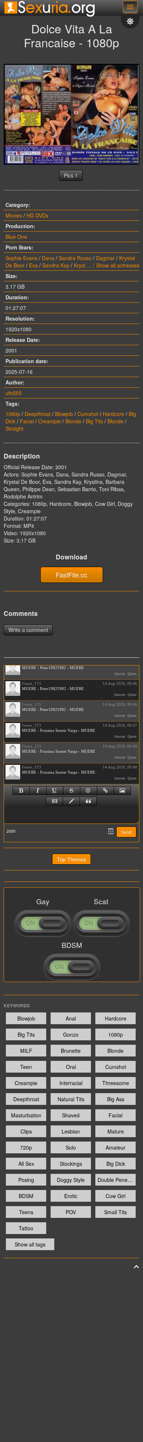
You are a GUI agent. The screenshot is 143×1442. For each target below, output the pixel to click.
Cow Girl (115, 1196)
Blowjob (64, 413)
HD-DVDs (37, 215)
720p (26, 1147)
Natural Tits (71, 1099)
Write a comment (28, 630)
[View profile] (13, 667)
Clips (26, 1131)
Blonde (73, 421)
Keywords (17, 1005)
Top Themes (71, 859)
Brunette (71, 1050)
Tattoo (26, 1228)
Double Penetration (117, 1179)
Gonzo (70, 1034)
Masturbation (26, 1115)
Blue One (16, 236)
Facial (27, 421)
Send (126, 832)
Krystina (83, 265)
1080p (13, 413)
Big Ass (115, 1099)
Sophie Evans (21, 258)
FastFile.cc (71, 574)
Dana (48, 258)
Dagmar (105, 258)
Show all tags (30, 1244)
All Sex (26, 1163)
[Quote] (88, 801)
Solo (71, 1147)
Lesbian (71, 1131)
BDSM (26, 1196)
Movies (14, 215)
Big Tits (94, 421)
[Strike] (71, 790)
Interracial (70, 1083)
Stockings (71, 1163)
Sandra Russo (75, 258)
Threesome (115, 1083)
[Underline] (54, 790)
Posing (26, 1179)
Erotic (70, 1196)
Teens (26, 1212)
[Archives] (111, 831)
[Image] (122, 790)
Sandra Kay (55, 265)
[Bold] (21, 790)
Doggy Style (71, 1179)
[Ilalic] (38, 790)
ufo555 (14, 393)
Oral (71, 1066)
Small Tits (115, 1212)
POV (71, 1212)
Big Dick (115, 1163)
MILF (26, 1050)
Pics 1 (71, 175)
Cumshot (87, 413)
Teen (26, 1066)
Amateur (115, 1147)
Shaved (71, 1115)
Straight (14, 428)
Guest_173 (31, 683)
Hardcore (113, 413)
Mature (115, 1131)
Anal (71, 1018)
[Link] (105, 790)
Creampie (49, 421)
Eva (33, 265)
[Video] (54, 801)
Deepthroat (38, 413)
